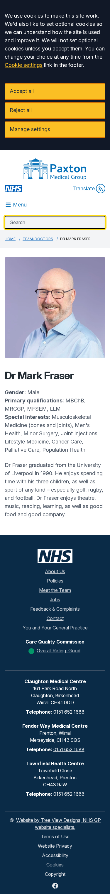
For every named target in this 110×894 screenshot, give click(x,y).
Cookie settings (24, 65)
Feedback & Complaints (55, 609)
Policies (55, 581)
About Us (55, 571)
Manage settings (30, 129)
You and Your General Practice (55, 628)
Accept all (22, 91)
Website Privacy (55, 846)
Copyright (55, 874)
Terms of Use (55, 836)
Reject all (21, 110)
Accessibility (55, 855)
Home (10, 239)
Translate (83, 188)
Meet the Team (55, 590)
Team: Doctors (38, 239)
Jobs (55, 599)
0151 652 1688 (68, 712)
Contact (55, 618)
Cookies (55, 865)
